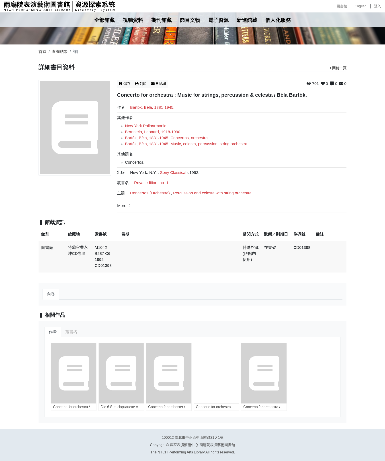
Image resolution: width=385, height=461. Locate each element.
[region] (192, 252)
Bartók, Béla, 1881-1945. (152, 107)
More (121, 205)
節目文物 (190, 20)
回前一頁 (339, 68)
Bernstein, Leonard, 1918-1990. (153, 132)
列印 (143, 84)
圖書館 (341, 6)
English (360, 6)
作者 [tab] (53, 332)
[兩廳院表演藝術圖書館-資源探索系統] (59, 6)
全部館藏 (104, 20)
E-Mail (161, 84)
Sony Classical (173, 172)
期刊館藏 (161, 20)
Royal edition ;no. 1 (151, 183)
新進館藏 (247, 20)
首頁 (43, 51)
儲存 (127, 84)
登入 (377, 6)
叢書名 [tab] (71, 332)
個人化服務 (278, 20)
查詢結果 (60, 51)
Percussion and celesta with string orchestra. (213, 193)
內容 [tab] (51, 294)
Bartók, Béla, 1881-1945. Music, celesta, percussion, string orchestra (186, 144)
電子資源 (218, 20)
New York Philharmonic (145, 126)
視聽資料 (133, 20)
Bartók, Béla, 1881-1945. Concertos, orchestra (166, 138)
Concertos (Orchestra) (150, 193)
